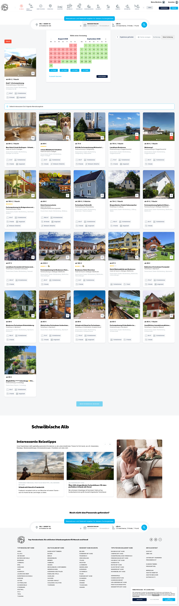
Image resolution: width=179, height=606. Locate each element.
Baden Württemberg (55, 551)
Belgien (81, 551)
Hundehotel (115, 562)
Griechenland (84, 558)
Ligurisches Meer (23, 574)
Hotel (108, 9)
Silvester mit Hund (117, 567)
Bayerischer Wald (23, 558)
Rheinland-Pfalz (53, 574)
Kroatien (82, 562)
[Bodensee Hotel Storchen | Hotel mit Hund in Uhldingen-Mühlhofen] (89, 246)
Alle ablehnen (154, 599)
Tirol (19, 594)
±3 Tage (74, 70)
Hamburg (51, 562)
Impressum (149, 570)
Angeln (137, 9)
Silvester (60, 9)
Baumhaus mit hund (118, 551)
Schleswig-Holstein (54, 582)
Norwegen (82, 569)
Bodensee (20, 560)
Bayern (50, 553)
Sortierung (156, 37)
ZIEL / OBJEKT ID (45, 23)
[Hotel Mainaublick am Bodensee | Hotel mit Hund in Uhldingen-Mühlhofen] (124, 246)
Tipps (149, 7)
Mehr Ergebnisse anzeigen (89, 404)
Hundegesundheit (117, 580)
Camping (117, 9)
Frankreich (83, 556)
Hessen (50, 565)
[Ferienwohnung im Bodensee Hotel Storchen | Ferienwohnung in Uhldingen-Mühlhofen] (55, 246)
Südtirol (20, 589)
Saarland (51, 576)
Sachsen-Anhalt (53, 580)
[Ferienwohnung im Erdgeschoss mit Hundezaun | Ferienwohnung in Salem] (20, 184)
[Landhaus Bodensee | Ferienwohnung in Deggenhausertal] (124, 126)
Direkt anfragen (29, 10)
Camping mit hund (117, 553)
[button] (173, 2)
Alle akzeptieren (169, 599)
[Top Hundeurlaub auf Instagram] (155, 539)
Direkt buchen (41, 9)
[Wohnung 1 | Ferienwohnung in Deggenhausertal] (159, 126)
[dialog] (153, 595)
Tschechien (83, 585)
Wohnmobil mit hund (118, 571)
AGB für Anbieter (152, 572)
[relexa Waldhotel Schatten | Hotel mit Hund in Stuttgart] (55, 126)
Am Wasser (21, 556)
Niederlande (83, 567)
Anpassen (139, 599)
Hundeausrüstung (117, 578)
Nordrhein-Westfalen (55, 571)
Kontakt (149, 551)
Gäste (118, 23)
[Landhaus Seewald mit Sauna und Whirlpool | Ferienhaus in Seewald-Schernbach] (20, 246)
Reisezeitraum (93, 23)
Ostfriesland (22, 582)
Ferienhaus (79, 9)
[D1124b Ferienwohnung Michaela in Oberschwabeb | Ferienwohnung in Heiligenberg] (89, 126)
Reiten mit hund (116, 565)
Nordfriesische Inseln (24, 576)
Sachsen (50, 578)
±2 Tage (64, 70)
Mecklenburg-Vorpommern (57, 567)
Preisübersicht (151, 560)
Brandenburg (52, 558)
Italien (81, 560)
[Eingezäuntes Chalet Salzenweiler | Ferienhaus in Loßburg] (124, 184)
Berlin (50, 556)
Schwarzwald (22, 585)
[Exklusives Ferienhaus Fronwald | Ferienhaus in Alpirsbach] (159, 246)
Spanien (82, 582)
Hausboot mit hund (118, 560)
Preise (174, 8)
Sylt (19, 591)
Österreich (83, 571)
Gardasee (20, 567)
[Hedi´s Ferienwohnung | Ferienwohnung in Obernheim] (20, 62)
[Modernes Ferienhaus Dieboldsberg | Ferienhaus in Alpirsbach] (20, 304)
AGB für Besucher (152, 575)
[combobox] (60, 27)
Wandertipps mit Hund (118, 587)
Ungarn (82, 587)
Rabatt (8, 41)
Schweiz (82, 580)
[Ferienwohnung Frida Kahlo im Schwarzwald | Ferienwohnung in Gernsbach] (124, 304)
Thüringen (51, 585)
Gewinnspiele (115, 575)
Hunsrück (20, 571)
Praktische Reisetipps (118, 584)
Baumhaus (69, 9)
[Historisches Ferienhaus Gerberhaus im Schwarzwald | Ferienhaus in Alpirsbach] (55, 304)
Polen (81, 574)
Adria (19, 551)
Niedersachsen (53, 569)
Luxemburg (83, 565)
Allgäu (19, 553)
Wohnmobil (127, 9)
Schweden (82, 578)
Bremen (50, 560)
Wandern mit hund (117, 569)
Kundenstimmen (151, 564)
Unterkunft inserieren (154, 557)
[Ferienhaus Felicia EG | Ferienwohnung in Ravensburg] (89, 184)
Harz (19, 569)
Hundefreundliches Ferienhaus (121, 556)
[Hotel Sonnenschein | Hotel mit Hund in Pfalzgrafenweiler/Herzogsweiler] (55, 184)
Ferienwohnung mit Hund (119, 558)
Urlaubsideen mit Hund (119, 582)
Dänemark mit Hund (86, 553)
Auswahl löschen (55, 76)
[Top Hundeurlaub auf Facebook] (151, 539)
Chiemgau (20, 562)
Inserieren (164, 8)
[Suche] (144, 25)
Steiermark (21, 587)
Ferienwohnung (88, 9)
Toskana (20, 596)
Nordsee (20, 578)
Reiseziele (50, 9)
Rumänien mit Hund (85, 576)
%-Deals (21, 9)
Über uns (149, 553)
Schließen (102, 76)
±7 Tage (85, 70)
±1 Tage (53, 70)
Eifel (19, 565)
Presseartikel (151, 566)
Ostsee (19, 580)
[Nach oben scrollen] (160, 539)
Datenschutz (151, 577)
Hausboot (98, 9)
